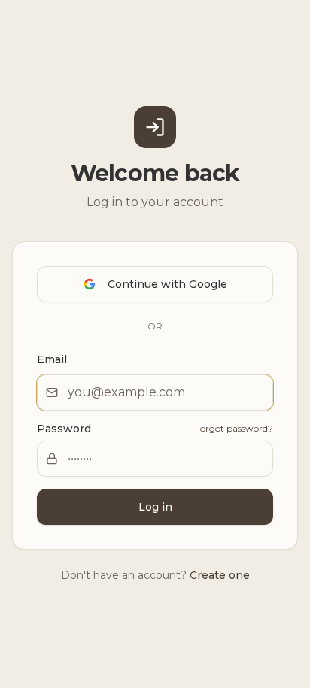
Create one (220, 575)
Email (52, 359)
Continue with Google (167, 284)
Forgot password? (234, 428)
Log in (155, 507)
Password (64, 428)
